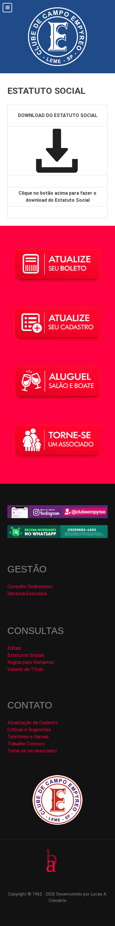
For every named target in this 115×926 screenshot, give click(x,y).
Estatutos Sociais (25, 655)
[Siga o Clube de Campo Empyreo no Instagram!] (57, 511)
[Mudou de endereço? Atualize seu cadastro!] (57, 322)
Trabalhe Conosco (26, 744)
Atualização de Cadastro (32, 722)
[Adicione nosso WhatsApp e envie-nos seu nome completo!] (57, 531)
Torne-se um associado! (32, 751)
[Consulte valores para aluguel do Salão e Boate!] (57, 381)
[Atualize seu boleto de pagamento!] (57, 264)
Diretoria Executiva (27, 593)
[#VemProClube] (57, 440)
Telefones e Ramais (28, 737)
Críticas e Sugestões (29, 729)
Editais (14, 648)
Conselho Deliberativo (30, 586)
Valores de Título (25, 669)
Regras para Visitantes (30, 662)
